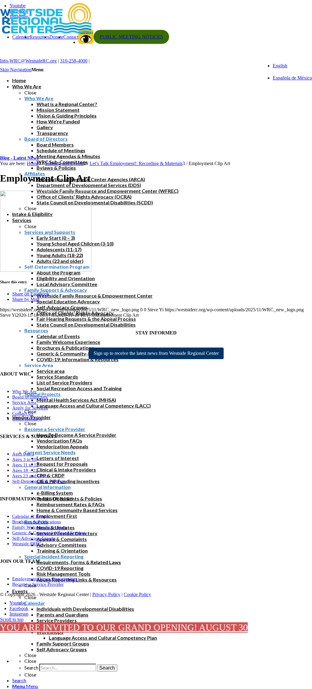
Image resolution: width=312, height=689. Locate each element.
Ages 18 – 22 (25, 470)
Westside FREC (26, 543)
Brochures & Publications (36, 521)
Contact (70, 37)
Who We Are (24, 391)
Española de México (292, 77)
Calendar (21, 37)
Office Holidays (27, 418)
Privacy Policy (106, 594)
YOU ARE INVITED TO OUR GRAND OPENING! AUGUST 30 (124, 627)
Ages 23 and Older (30, 475)
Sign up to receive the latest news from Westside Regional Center (156, 353)
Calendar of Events (30, 516)
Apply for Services (30, 407)
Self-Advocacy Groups (34, 538)
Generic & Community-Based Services (49, 532)
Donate (56, 37)
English (280, 65)
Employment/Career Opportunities (44, 578)
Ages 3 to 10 (24, 459)
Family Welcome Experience (39, 527)
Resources (39, 37)
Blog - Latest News (19, 158)
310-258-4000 (73, 60)
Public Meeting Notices (131, 36)
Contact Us (22, 413)
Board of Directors (30, 396)
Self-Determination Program (39, 481)
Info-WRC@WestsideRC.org (28, 60)
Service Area (24, 402)
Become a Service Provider (38, 584)
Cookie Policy (137, 594)
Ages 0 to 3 (23, 453)
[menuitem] (162, 680)
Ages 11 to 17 (25, 464)
